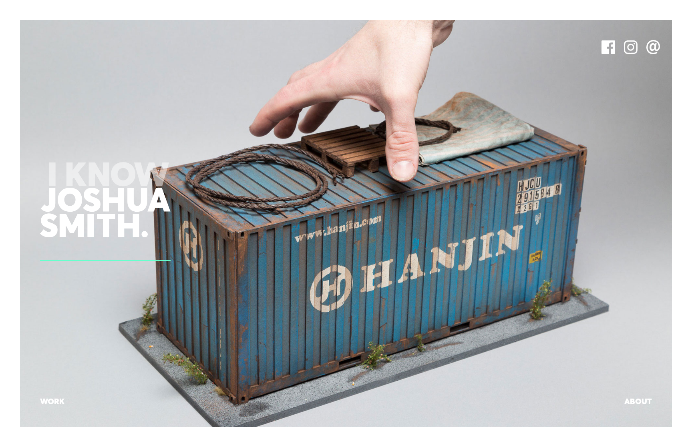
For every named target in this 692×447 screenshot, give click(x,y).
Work (52, 402)
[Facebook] (608, 52)
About (638, 402)
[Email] (653, 52)
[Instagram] (631, 52)
